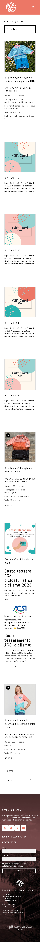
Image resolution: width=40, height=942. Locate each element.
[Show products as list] (7, 21)
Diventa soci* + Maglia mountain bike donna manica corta (19, 724)
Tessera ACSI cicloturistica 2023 (18, 561)
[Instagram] (17, 828)
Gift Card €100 (12, 250)
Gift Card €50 (11, 323)
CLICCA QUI (21, 628)
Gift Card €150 (12, 178)
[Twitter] (11, 828)
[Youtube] (23, 828)
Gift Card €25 (11, 395)
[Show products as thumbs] (5, 21)
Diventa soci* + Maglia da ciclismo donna (18, 469)
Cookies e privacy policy (10, 910)
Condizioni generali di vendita (12, 912)
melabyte (20, 929)
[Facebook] (5, 828)
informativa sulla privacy (14, 866)
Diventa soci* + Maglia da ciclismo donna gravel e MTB (19, 79)
